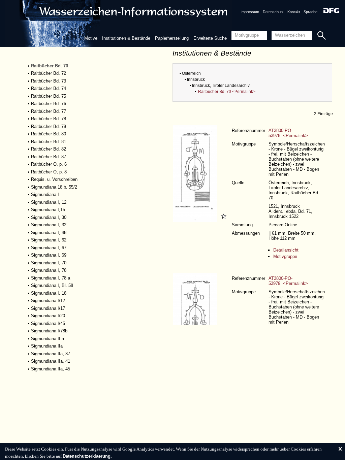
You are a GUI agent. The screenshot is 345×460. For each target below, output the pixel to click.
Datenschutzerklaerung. (87, 456)
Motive (90, 38)
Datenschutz (273, 12)
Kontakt (293, 12)
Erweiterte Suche (210, 38)
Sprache (310, 12)
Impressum (250, 12)
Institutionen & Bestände (126, 38)
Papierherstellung (172, 38)
